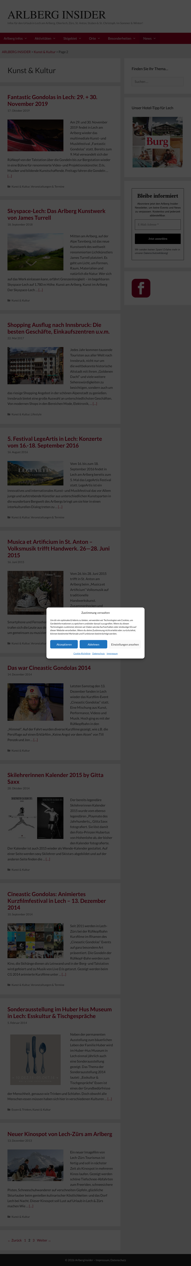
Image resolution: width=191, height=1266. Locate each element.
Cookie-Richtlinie (81, 653)
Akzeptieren (64, 644)
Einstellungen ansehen (125, 644)
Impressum (112, 653)
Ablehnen (93, 644)
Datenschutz (98, 653)
